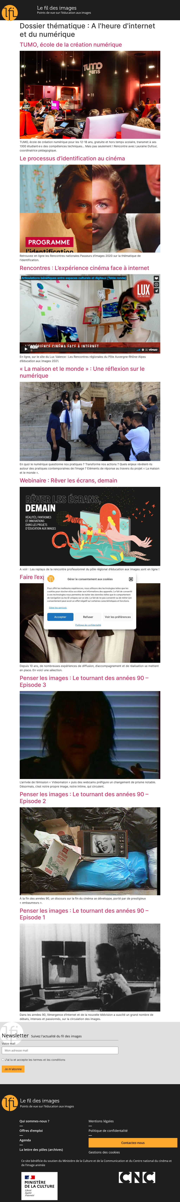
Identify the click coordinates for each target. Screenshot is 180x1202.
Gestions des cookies (104, 1152)
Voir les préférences (118, 617)
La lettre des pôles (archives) (41, 1149)
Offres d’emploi (31, 1130)
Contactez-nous (133, 1143)
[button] (131, 579)
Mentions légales (101, 1121)
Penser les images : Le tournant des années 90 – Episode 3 (84, 681)
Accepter (60, 617)
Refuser (88, 617)
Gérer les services (58, 607)
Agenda (25, 1140)
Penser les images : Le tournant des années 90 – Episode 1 (84, 914)
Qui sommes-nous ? (34, 1121)
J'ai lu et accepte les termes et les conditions (34, 1059)
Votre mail (8, 1043)
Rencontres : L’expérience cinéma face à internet (84, 268)
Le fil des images (56, 8)
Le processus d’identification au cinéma (72, 158)
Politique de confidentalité (88, 625)
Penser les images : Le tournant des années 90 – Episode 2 (84, 797)
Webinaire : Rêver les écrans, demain (68, 480)
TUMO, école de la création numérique (71, 44)
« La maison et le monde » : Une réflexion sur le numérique (82, 372)
